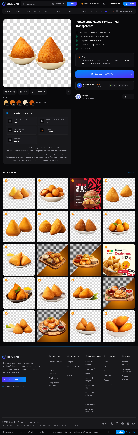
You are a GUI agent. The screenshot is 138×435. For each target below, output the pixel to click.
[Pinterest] (128, 423)
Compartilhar (40, 91)
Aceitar (120, 432)
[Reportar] (68, 92)
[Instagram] (117, 423)
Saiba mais (130, 432)
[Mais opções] (131, 74)
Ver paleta (42, 103)
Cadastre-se (115, 3)
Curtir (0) (11, 91)
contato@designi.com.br (15, 386)
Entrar (131, 3)
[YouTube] (133, 423)
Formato (58, 3)
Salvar (25, 91)
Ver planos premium (12, 379)
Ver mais (131, 172)
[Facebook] (122, 423)
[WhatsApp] (111, 423)
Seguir (129, 96)
